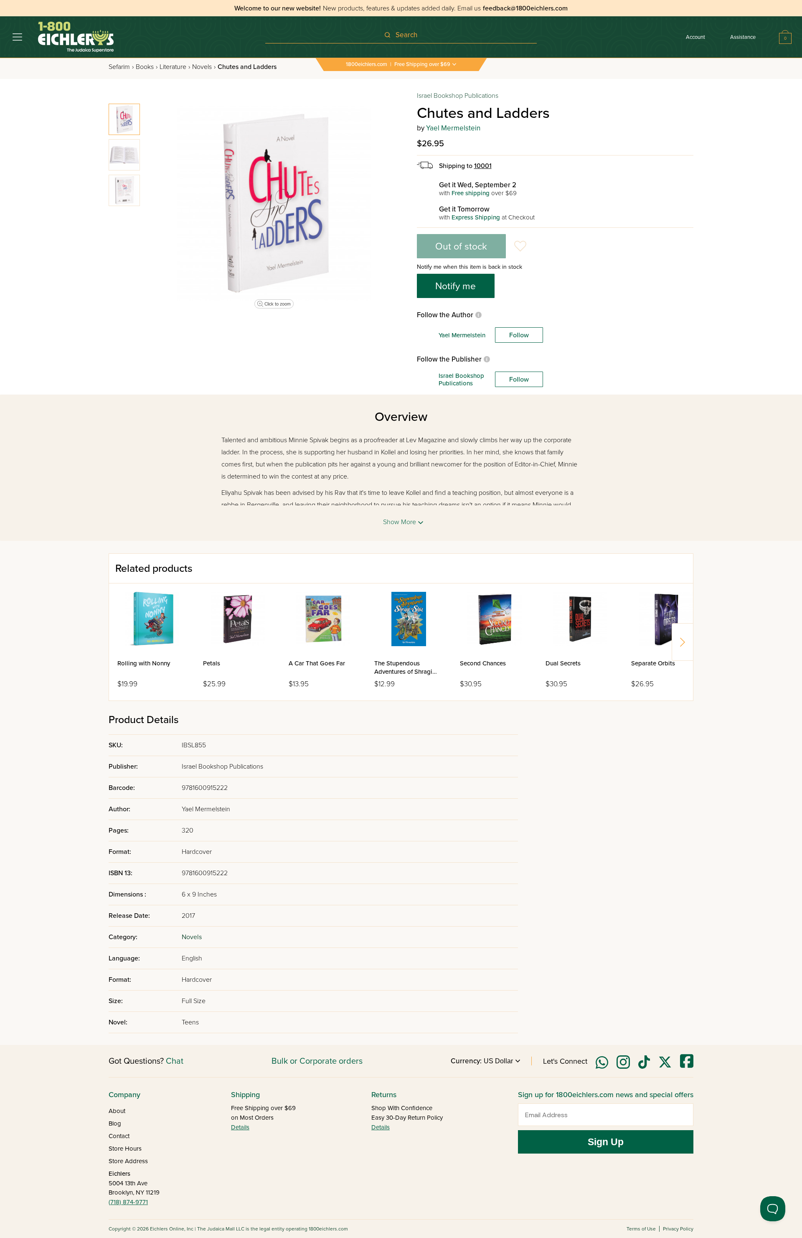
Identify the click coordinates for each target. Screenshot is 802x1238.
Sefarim (121, 67)
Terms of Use (641, 1229)
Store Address (128, 1161)
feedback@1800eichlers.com (525, 8)
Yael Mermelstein (453, 128)
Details (240, 1127)
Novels (204, 67)
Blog (115, 1123)
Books (146, 67)
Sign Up (606, 1141)
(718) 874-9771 (128, 1202)
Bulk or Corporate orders (317, 1061)
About (117, 1111)
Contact (119, 1136)
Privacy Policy (678, 1229)
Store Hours (125, 1148)
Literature (175, 67)
